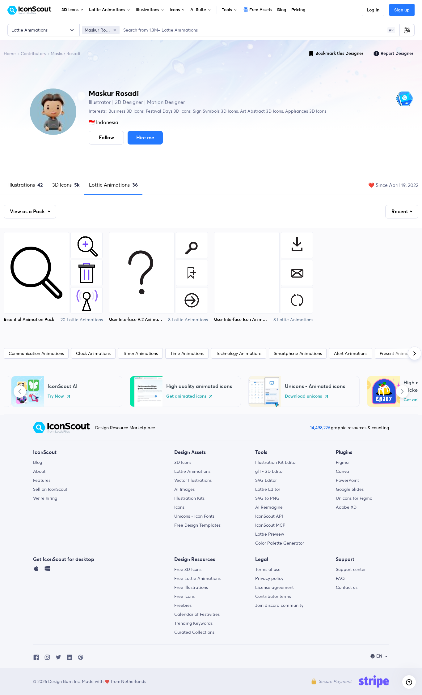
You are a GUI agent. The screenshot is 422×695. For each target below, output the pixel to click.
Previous (20, 391)
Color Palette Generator (279, 543)
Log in (373, 10)
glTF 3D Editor (269, 471)
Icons (179, 507)
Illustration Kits (189, 498)
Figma (342, 462)
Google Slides (350, 489)
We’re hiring (45, 498)
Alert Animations (350, 353)
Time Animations (187, 353)
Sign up (402, 10)
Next (402, 391)
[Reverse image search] (406, 30)
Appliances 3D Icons (305, 111)
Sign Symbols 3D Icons (215, 111)
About (39, 471)
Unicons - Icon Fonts (194, 516)
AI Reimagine (269, 507)
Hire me (145, 137)
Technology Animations (238, 353)
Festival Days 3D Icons (168, 111)
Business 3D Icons (126, 111)
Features (41, 480)
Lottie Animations (113, 185)
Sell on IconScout (50, 489)
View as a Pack (28, 211)
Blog (37, 462)
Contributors (33, 53)
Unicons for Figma (354, 498)
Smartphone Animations (298, 353)
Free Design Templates (197, 525)
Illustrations (25, 185)
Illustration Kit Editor (276, 462)
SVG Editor (266, 480)
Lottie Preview (269, 534)
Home (10, 53)
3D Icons (66, 185)
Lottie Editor (267, 489)
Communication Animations (36, 353)
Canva (342, 471)
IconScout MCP (270, 525)
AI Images (184, 489)
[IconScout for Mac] (36, 570)
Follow (106, 137)
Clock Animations (93, 353)
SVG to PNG (267, 498)
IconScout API (269, 516)
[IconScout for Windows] (47, 570)
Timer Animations (140, 353)
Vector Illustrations (193, 480)
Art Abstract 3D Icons (261, 111)
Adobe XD (346, 507)
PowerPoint (347, 480)
